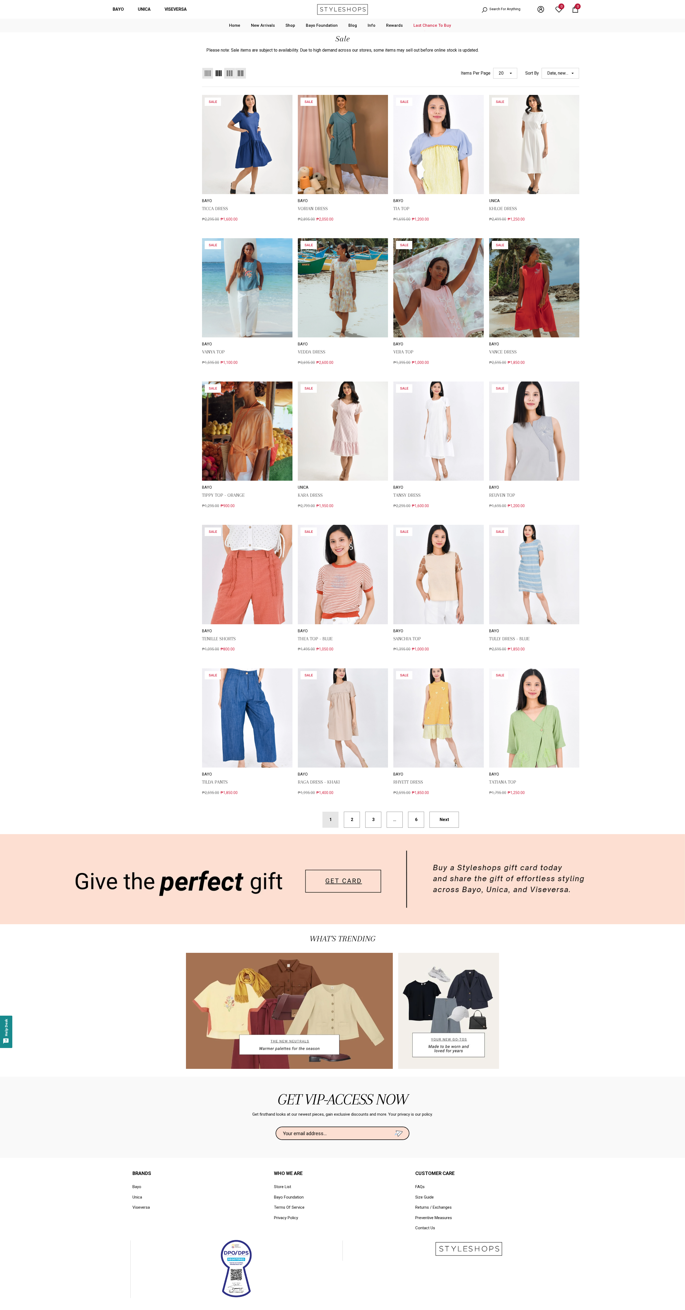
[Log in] (541, 9)
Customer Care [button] (435, 1173)
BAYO (118, 9)
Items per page (475, 73)
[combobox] (508, 9)
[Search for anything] (504, 9)
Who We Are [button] (288, 1173)
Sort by (532, 73)
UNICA (144, 9)
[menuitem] (118, 9)
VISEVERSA (176, 9)
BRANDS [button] (141, 1173)
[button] (575, 9)
